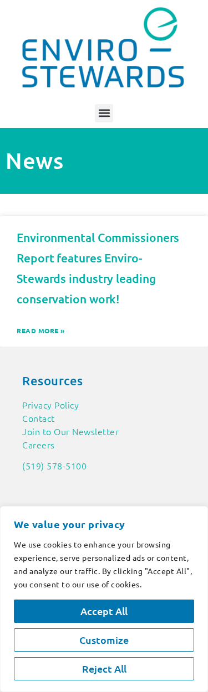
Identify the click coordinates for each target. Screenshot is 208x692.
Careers (38, 444)
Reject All (104, 668)
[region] (104, 599)
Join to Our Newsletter (70, 431)
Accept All (104, 611)
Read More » (41, 330)
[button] (104, 113)
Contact (38, 418)
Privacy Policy (50, 405)
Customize (104, 639)
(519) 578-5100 (54, 465)
